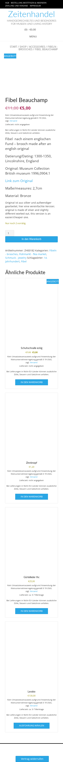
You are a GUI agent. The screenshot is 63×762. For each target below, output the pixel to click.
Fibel (24, 261)
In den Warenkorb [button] (32, 382)
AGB (7, 2)
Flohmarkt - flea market (32, 254)
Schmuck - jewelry (15, 257)
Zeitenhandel (31, 14)
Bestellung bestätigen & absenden (28, 2)
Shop (23, 46)
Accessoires (37, 46)
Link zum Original (19, 181)
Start (13, 46)
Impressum (35, 5)
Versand (13, 120)
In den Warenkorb (31, 239)
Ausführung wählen (31, 725)
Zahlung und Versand (16, 5)
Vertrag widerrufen (32, 758)
